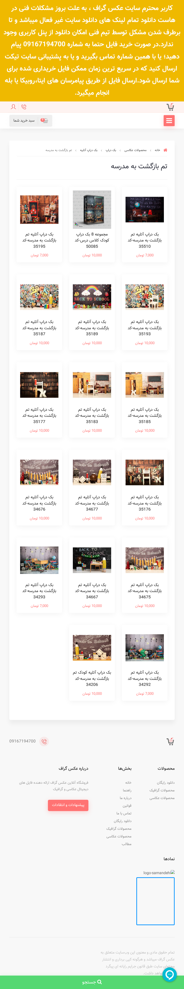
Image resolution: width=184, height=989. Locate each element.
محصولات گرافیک (162, 790)
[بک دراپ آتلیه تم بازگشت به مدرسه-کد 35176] (145, 473)
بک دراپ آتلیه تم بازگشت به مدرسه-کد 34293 (39, 591)
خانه (128, 783)
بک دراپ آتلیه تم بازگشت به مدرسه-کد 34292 (145, 679)
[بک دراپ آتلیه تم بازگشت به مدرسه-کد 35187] (39, 297)
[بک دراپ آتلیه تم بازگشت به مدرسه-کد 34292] (145, 648)
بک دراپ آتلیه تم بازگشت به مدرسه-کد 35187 (39, 328)
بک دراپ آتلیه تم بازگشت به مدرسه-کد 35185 (145, 416)
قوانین (127, 806)
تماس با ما (124, 813)
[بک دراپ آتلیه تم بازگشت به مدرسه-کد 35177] (39, 385)
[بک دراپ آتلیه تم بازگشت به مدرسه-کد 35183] (92, 385)
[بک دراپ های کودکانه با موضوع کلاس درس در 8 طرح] (92, 210)
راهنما (127, 790)
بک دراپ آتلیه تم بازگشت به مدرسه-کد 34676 (39, 503)
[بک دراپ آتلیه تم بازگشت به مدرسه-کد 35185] (145, 385)
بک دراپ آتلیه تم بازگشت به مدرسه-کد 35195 (39, 240)
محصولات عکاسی (162, 798)
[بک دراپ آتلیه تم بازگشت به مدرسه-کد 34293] (39, 560)
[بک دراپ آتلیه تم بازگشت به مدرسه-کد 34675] (145, 560)
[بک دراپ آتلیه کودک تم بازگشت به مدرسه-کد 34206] (92, 648)
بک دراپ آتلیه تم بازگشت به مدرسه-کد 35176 (145, 503)
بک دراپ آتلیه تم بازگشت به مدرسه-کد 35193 (145, 328)
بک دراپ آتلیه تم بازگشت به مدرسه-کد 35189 (92, 328)
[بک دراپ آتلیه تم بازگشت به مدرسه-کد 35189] (92, 297)
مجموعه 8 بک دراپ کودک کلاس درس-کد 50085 (92, 240)
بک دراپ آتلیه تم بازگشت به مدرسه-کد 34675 (145, 591)
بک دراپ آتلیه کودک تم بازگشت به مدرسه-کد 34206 (92, 679)
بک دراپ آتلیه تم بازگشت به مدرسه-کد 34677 (92, 503)
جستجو (89, 982)
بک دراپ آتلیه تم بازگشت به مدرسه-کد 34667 (92, 591)
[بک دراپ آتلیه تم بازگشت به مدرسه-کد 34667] (92, 560)
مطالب (127, 844)
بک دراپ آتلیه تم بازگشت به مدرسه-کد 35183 (92, 416)
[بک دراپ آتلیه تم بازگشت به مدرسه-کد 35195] (39, 210)
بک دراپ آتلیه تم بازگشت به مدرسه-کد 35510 (145, 240)
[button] (30, 121)
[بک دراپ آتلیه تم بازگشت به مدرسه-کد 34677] (92, 473)
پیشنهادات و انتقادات (68, 805)
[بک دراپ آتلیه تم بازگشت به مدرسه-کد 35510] (145, 210)
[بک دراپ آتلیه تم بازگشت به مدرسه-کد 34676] (39, 473)
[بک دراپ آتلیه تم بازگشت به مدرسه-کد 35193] (145, 297)
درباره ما (126, 798)
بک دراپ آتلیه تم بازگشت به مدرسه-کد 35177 (39, 416)
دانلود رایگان (166, 783)
